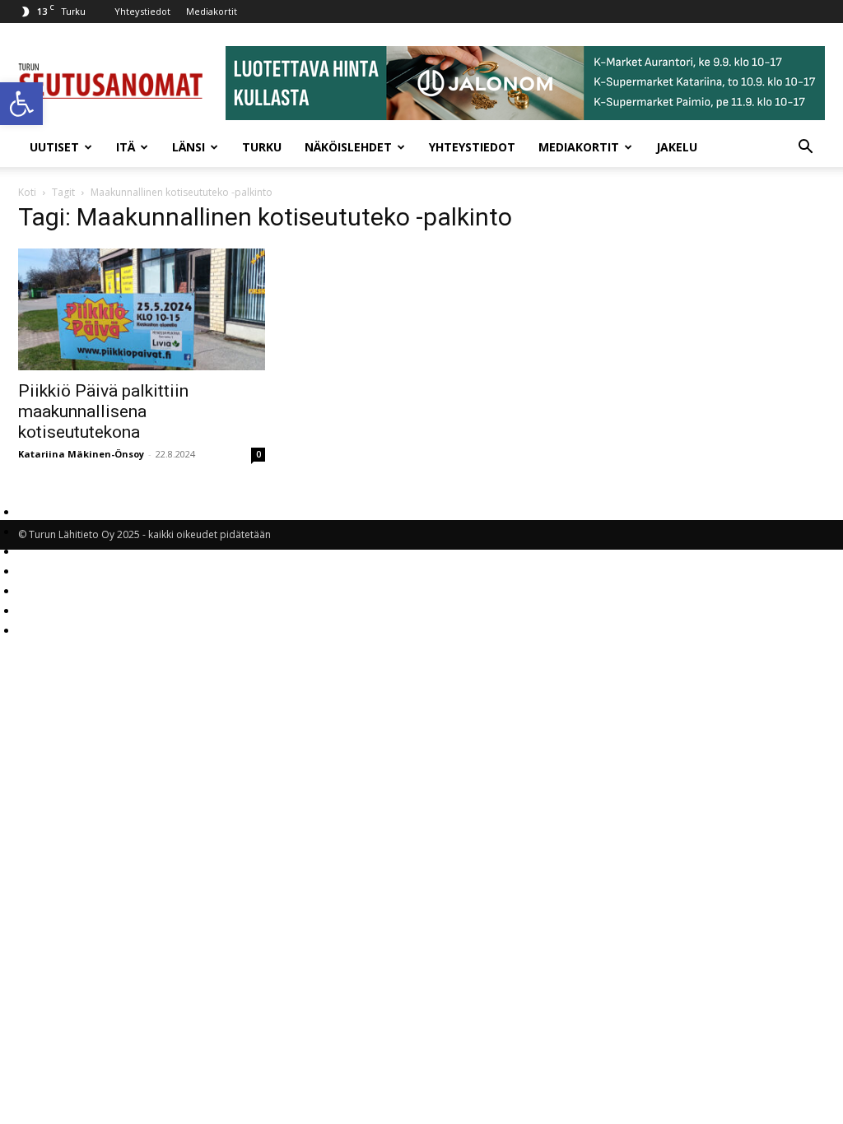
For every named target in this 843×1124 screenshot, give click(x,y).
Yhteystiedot (142, 11)
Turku (262, 147)
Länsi (188, 147)
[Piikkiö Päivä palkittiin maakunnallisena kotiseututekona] (141, 309)
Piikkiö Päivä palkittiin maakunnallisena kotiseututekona (103, 411)
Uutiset (54, 147)
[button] (21, 103)
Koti (27, 192)
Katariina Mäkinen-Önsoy (81, 454)
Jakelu (676, 147)
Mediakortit (211, 11)
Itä (125, 147)
